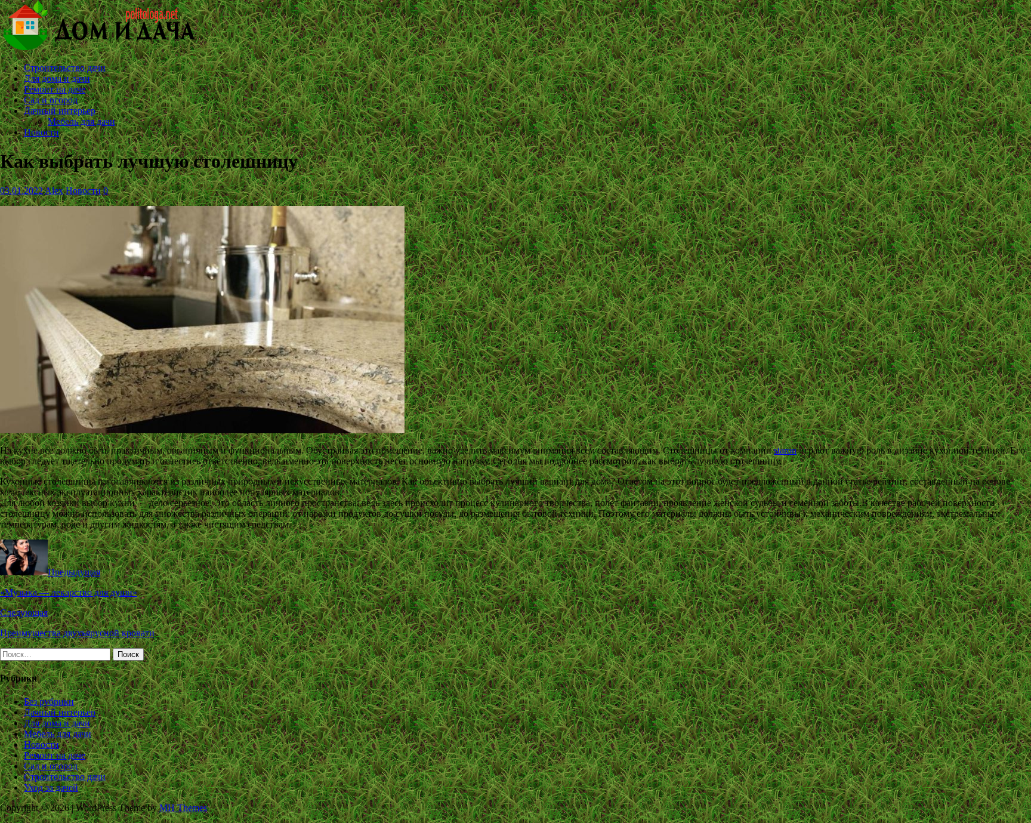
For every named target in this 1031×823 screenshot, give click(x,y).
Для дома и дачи (57, 78)
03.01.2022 (21, 191)
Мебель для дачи (81, 121)
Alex (54, 191)
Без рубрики (49, 701)
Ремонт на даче (54, 89)
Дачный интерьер (59, 111)
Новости (41, 132)
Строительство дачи (65, 68)
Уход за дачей (51, 787)
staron (785, 450)
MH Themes (183, 808)
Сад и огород (51, 100)
